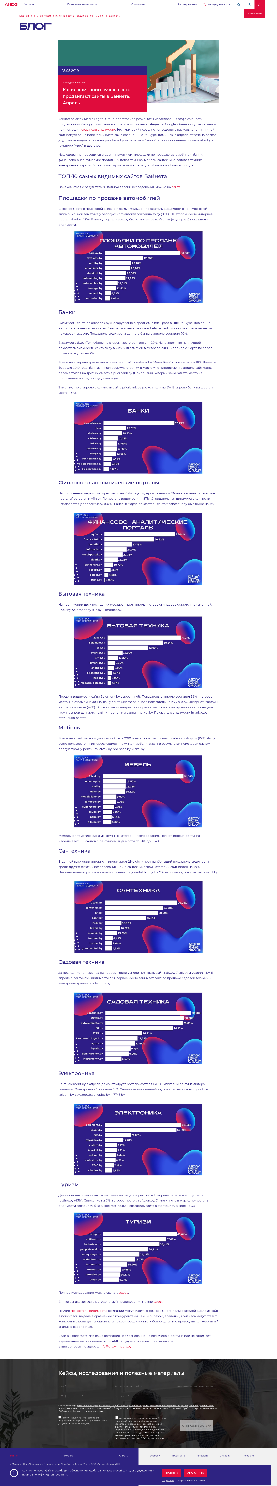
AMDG (11, 4)
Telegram (248, 1455)
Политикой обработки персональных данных (193, 1408)
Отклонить (195, 1472)
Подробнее (168, 1480)
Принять (171, 1472)
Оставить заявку (254, 13)
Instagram (202, 1455)
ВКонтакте (178, 1455)
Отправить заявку (196, 1425)
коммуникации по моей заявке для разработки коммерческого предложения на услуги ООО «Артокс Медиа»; (82, 1420)
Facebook (154, 1455)
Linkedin (225, 1455)
